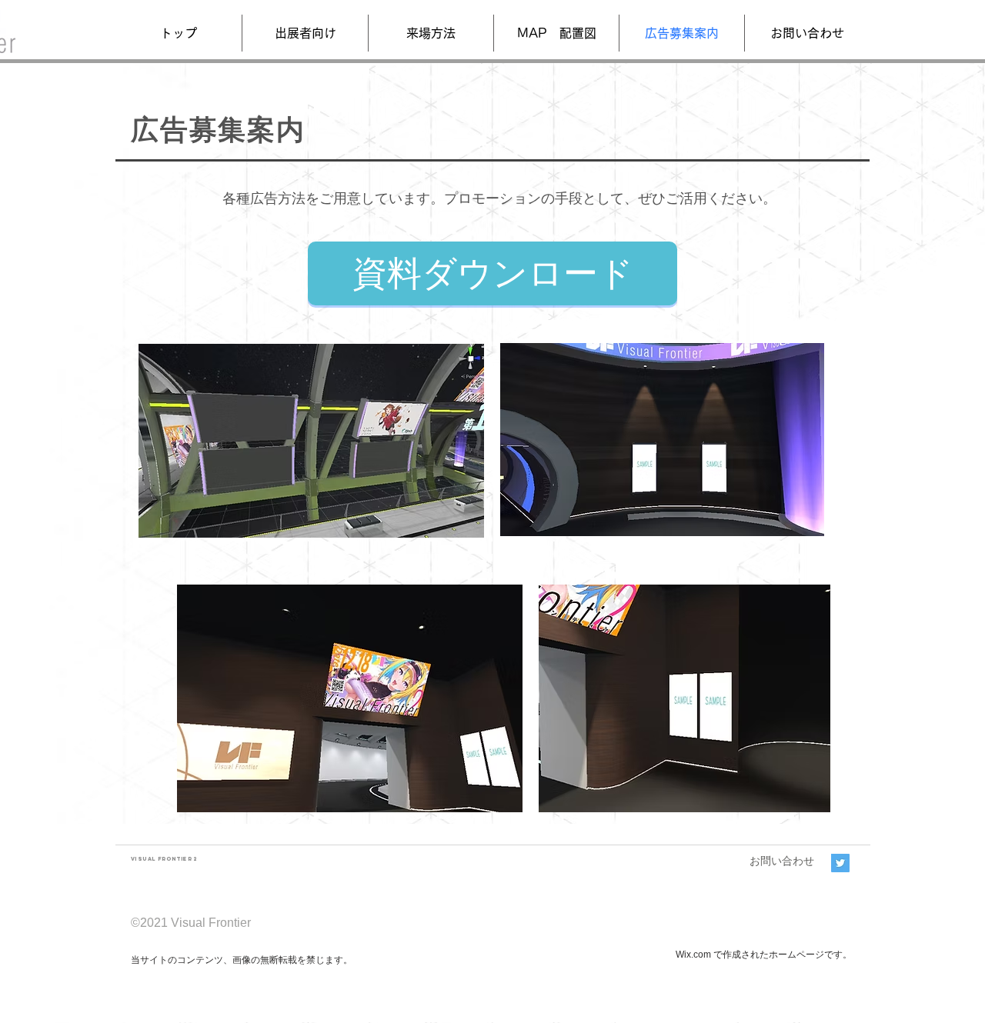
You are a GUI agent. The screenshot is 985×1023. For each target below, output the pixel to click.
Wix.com (693, 954)
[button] (305, 33)
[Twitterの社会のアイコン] (840, 863)
